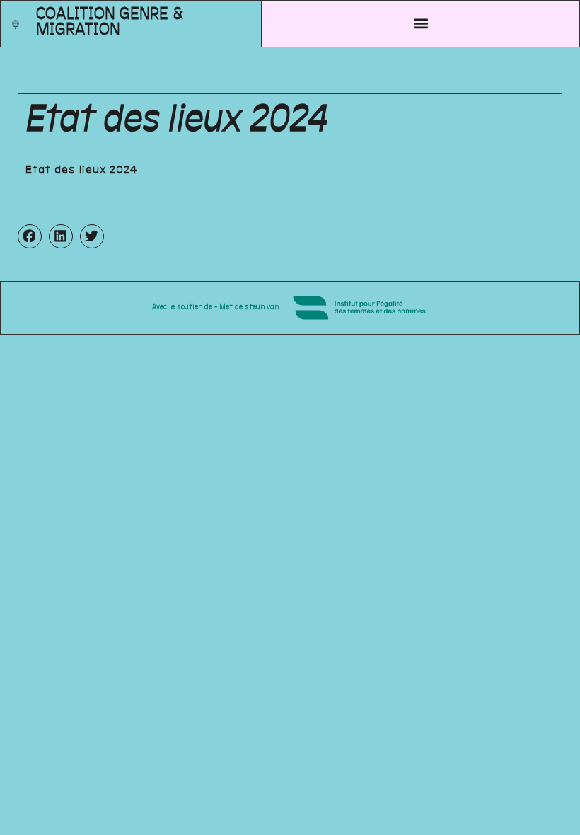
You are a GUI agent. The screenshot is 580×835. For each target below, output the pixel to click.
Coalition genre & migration (109, 23)
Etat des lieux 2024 (81, 170)
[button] (420, 23)
